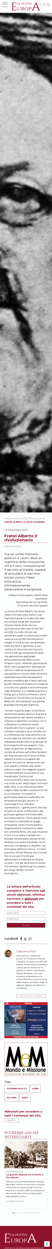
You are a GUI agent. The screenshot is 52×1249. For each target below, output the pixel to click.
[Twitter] (25, 939)
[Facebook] (21, 939)
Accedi (26, 925)
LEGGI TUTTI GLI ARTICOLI (31, 996)
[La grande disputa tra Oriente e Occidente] (26, 1154)
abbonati (31, 898)
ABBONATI (11, 1120)
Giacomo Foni (12, 546)
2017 (27, 518)
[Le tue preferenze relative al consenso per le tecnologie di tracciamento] (47, 1244)
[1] (11, 632)
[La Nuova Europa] (26, 6)
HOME (7, 518)
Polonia (11, 1097)
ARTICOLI (18, 518)
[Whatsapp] (30, 939)
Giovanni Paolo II (17, 1088)
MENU (5, 7)
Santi (25, 1097)
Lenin (35, 1088)
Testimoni (37, 518)
